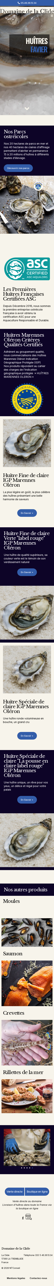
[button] (52, 16)
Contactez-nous (38, 1278)
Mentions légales (16, 1278)
